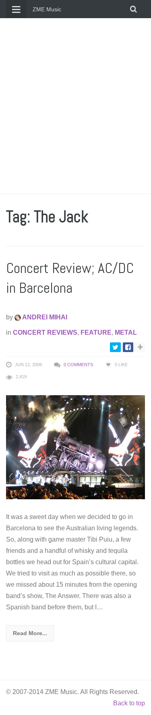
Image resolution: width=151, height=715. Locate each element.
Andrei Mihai (44, 317)
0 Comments (78, 364)
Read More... (30, 633)
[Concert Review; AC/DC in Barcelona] (75, 446)
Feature (96, 332)
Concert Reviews (45, 332)
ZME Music (47, 9)
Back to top (129, 703)
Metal (126, 332)
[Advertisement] (75, 105)
